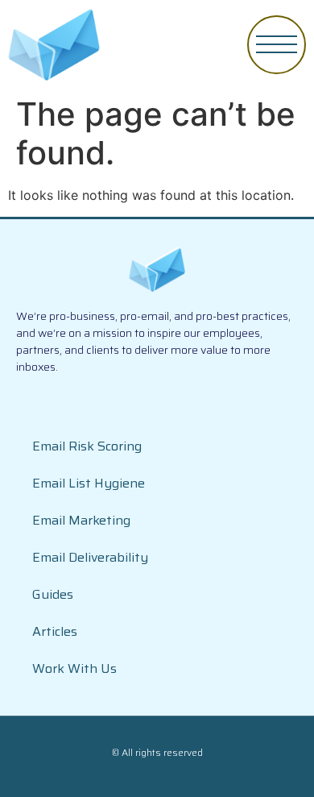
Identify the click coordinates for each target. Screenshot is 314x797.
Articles (54, 631)
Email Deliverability (90, 557)
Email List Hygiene (88, 483)
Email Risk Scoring (87, 446)
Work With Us (74, 668)
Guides (52, 594)
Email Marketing (81, 520)
